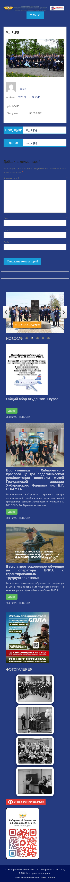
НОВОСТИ (24, 417)
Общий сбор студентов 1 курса (32, 399)
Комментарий (35, 178)
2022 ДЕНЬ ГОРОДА (29, 97)
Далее (11, 410)
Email (35, 230)
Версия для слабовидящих (28, 801)
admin (23, 88)
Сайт (6, 242)
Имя (35, 218)
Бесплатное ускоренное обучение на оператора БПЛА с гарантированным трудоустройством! (35, 572)
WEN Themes (47, 877)
